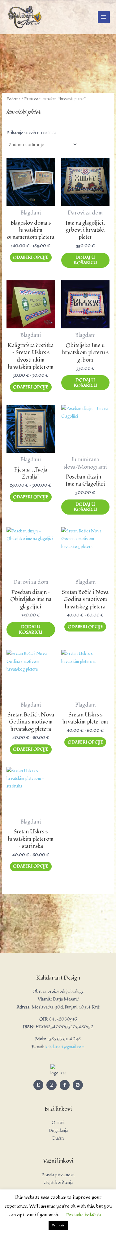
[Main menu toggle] (104, 17)
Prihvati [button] (58, 1225)
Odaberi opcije (30, 257)
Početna (13, 99)
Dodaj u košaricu (85, 260)
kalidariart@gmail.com (64, 1047)
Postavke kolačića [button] (83, 1215)
